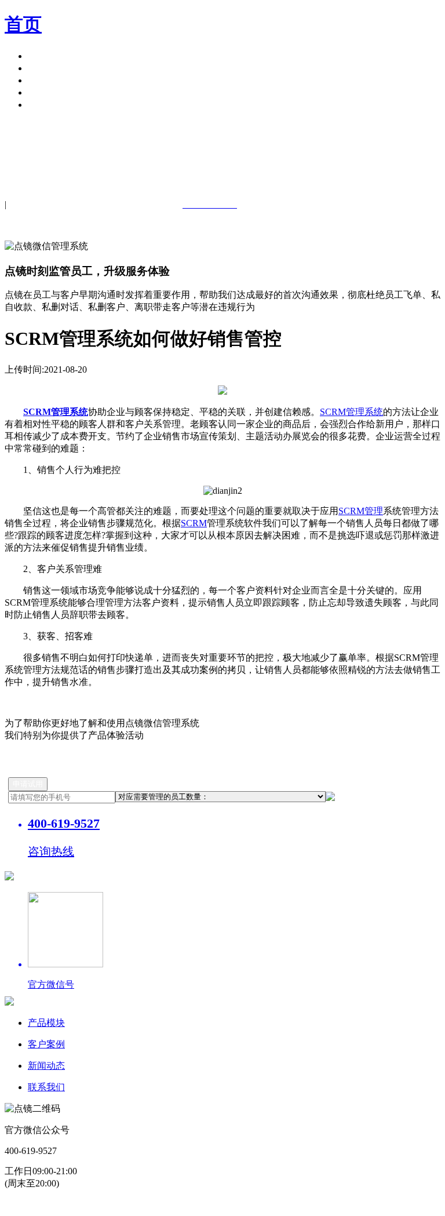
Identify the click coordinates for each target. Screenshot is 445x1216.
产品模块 (46, 56)
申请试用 (46, 105)
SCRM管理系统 (351, 412)
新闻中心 (46, 80)
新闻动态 (46, 1066)
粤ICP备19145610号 (104, 1205)
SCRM (194, 523)
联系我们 (46, 1087)
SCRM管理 (360, 511)
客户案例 (46, 68)
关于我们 (46, 92)
